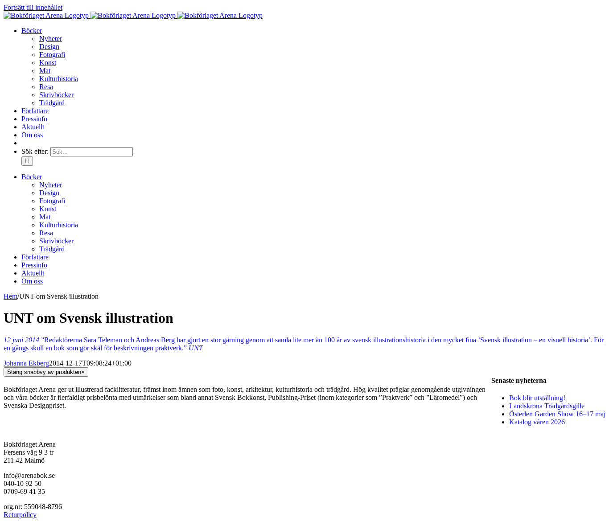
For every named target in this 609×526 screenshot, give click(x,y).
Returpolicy (20, 514)
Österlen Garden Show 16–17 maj (557, 414)
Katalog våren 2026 (537, 422)
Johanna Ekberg (26, 363)
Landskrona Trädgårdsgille (546, 406)
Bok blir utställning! (537, 398)
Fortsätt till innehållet (33, 7)
